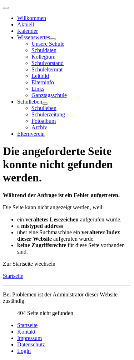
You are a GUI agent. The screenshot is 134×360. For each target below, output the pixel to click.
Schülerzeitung (48, 114)
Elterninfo (42, 82)
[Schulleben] (45, 103)
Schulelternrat (47, 69)
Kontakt (26, 332)
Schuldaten (43, 50)
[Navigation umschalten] (6, 8)
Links (37, 89)
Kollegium (43, 57)
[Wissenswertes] (53, 39)
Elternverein (31, 134)
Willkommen (31, 18)
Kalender (27, 31)
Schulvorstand (47, 63)
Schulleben (29, 102)
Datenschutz (31, 344)
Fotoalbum (43, 121)
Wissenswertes (33, 37)
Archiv (39, 127)
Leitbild (40, 76)
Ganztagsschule (49, 95)
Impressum (29, 338)
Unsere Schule (47, 44)
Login (24, 351)
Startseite (13, 276)
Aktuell (25, 24)
